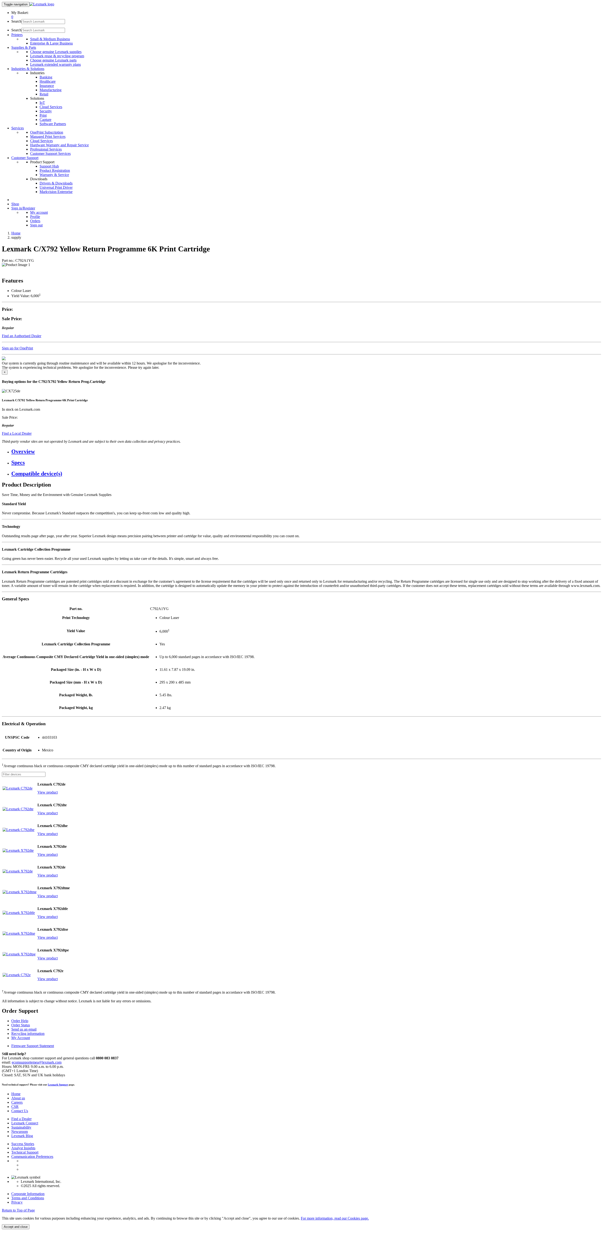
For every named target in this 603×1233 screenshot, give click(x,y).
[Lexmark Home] (41, 4)
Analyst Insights (23, 1148)
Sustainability (21, 1127)
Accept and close (16, 1227)
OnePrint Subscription (46, 132)
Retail (44, 94)
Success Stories (22, 1144)
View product (47, 792)
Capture (45, 120)
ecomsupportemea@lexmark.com (36, 1062)
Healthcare (48, 81)
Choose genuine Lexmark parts (53, 60)
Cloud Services (51, 107)
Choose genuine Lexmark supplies (55, 52)
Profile (35, 217)
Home (15, 233)
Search (16, 21)
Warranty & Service (54, 175)
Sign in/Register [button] (23, 208)
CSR (15, 1107)
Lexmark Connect (24, 1123)
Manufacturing (50, 90)
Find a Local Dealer (17, 433)
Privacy (17, 1202)
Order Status (20, 1025)
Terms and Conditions (27, 1198)
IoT (42, 103)
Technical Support (24, 1152)
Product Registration (55, 170)
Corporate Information (28, 1194)
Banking (46, 77)
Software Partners (53, 124)
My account (39, 212)
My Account (20, 1038)
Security (46, 111)
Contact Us (19, 1111)
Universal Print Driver (56, 187)
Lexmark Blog (22, 1136)
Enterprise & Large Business (51, 43)
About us (18, 1098)
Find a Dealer (21, 1119)
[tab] (306, 451)
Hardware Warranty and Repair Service (59, 145)
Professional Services (46, 149)
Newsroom (19, 1132)
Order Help (19, 1021)
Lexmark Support (58, 1084)
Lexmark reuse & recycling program (57, 56)
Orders (35, 221)
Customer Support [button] (24, 158)
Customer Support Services (50, 154)
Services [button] (17, 128)
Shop (15, 204)
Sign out (36, 225)
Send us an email (24, 1029)
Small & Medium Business (50, 39)
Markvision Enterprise (56, 192)
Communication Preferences (32, 1157)
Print (43, 115)
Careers (17, 1102)
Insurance (47, 86)
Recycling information (28, 1034)
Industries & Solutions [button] (27, 69)
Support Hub (49, 166)
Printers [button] (17, 35)
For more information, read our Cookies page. (335, 1218)
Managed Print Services (47, 137)
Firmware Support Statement (32, 1046)
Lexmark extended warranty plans (55, 64)
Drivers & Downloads (56, 183)
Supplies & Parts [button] (23, 47)
